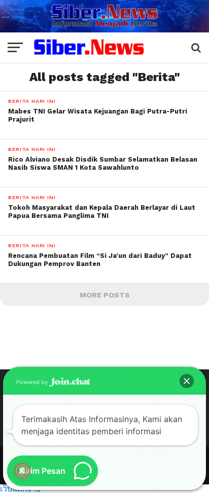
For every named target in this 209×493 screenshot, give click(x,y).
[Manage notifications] (22, 471)
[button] (187, 381)
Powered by (32, 382)
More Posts (105, 295)
